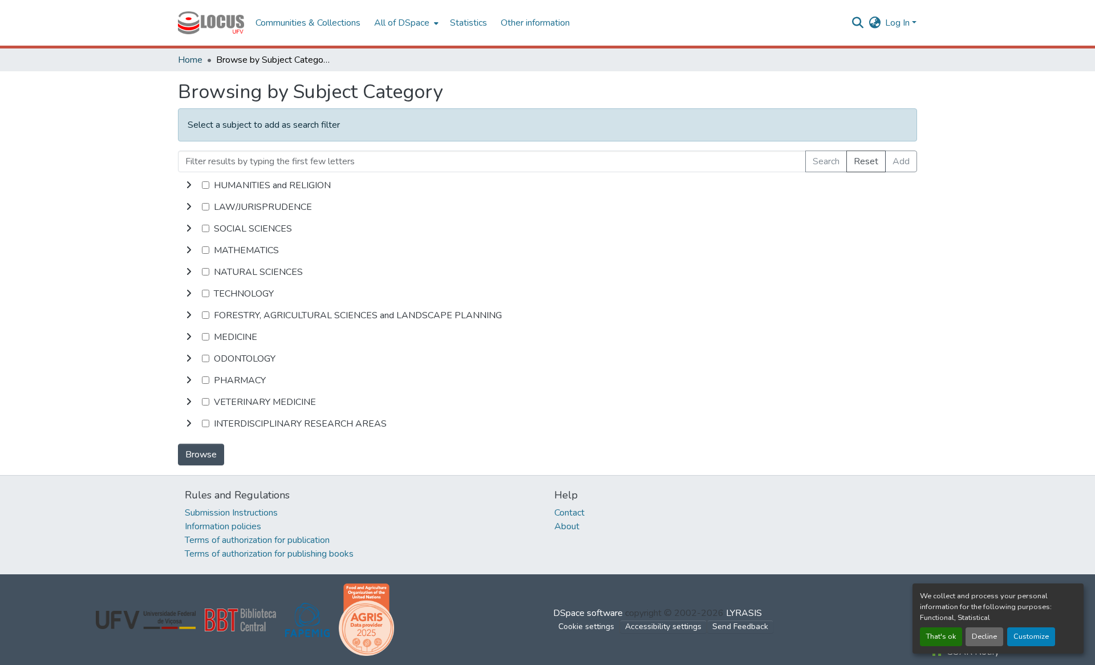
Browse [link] (201, 454)
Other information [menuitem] (535, 23)
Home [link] (190, 60)
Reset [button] (866, 161)
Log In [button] (898, 23)
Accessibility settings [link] (663, 626)
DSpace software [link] (588, 613)
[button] (211, 22)
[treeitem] (547, 207)
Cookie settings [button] (586, 626)
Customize (1031, 636)
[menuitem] (405, 23)
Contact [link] (569, 512)
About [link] (566, 526)
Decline (984, 636)
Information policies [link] (223, 526)
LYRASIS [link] (744, 613)
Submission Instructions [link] (231, 512)
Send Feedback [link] (740, 626)
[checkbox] (205, 185)
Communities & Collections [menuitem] (308, 23)
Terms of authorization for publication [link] (257, 540)
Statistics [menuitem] (468, 23)
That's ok (941, 636)
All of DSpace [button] (401, 23)
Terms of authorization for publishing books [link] (269, 554)
